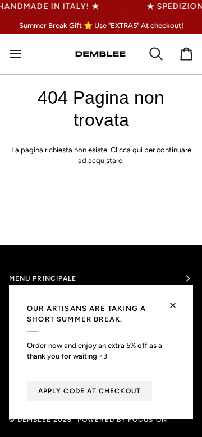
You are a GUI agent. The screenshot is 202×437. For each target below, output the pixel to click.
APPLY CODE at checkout (89, 391)
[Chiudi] (177, 300)
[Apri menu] (20, 54)
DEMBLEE (34, 420)
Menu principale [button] (42, 278)
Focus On (147, 420)
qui (137, 150)
